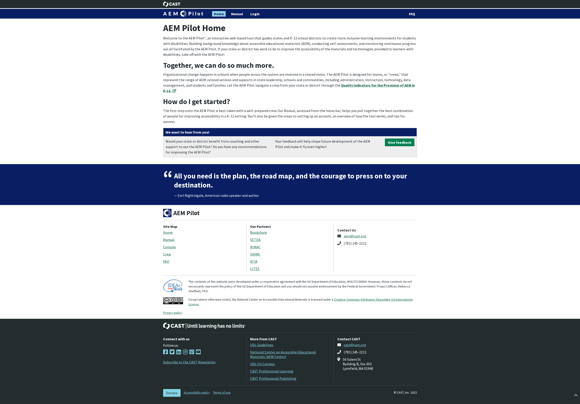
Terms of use (222, 392)
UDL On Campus (262, 364)
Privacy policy (172, 313)
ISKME (255, 254)
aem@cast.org (355, 236)
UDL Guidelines (261, 345)
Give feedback (399, 142)
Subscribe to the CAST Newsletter (189, 362)
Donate (172, 393)
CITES (254, 268)
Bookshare (258, 232)
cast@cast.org (355, 345)
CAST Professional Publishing (273, 378)
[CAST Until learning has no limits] (204, 325)
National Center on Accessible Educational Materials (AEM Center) (283, 354)
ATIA (253, 261)
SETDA (255, 239)
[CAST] (172, 4)
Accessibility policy (197, 392)
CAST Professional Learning (271, 371)
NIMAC (255, 247)
